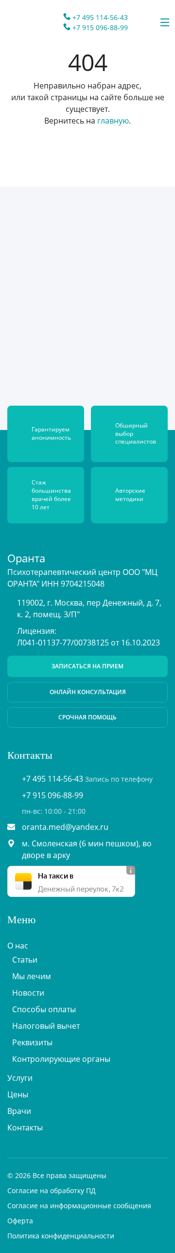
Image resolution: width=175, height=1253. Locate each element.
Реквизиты (32, 1042)
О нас (17, 945)
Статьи (24, 959)
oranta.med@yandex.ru (65, 827)
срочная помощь (87, 717)
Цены (17, 1094)
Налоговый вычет (46, 1025)
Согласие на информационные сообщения (79, 1205)
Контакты (25, 1127)
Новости (28, 992)
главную (113, 120)
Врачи (19, 1111)
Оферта (20, 1220)
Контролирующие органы (61, 1059)
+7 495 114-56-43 (100, 17)
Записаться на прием (87, 666)
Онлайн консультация (88, 692)
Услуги (20, 1078)
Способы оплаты (44, 1009)
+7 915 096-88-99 (100, 27)
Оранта (26, 558)
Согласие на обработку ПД (51, 1190)
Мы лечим (31, 976)
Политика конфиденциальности (60, 1235)
